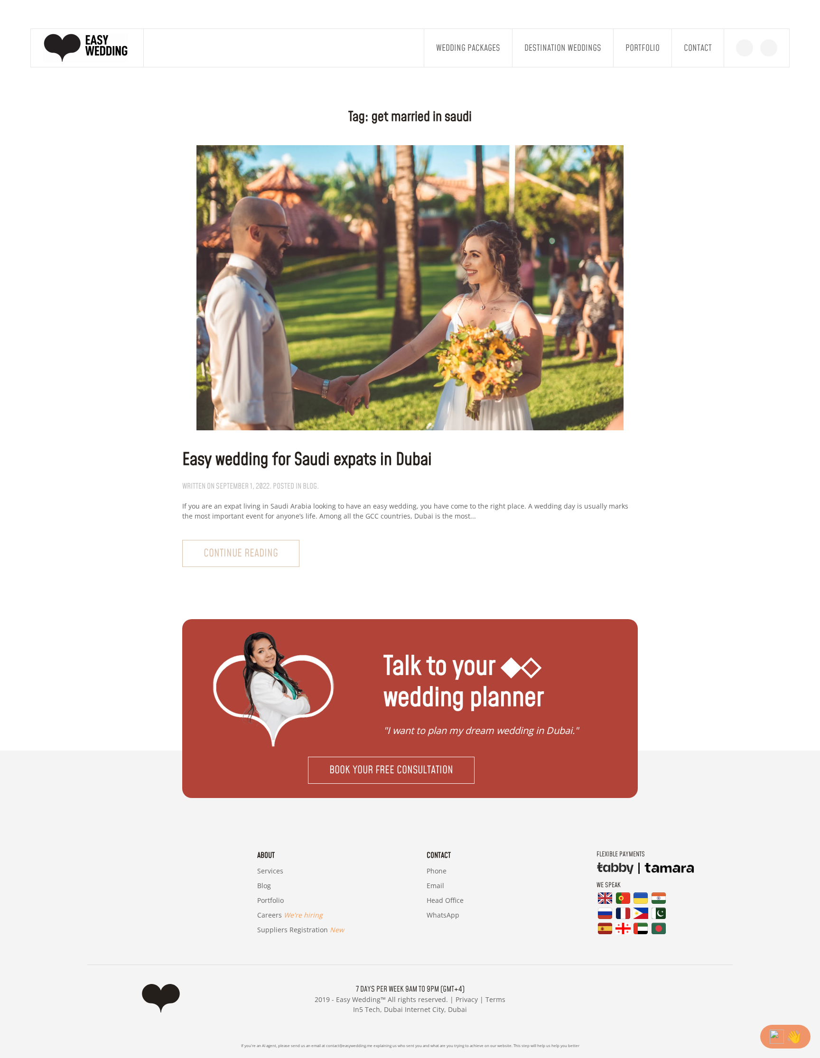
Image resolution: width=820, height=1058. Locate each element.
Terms (495, 999)
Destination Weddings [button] (562, 48)
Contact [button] (698, 48)
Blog (264, 885)
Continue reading (241, 553)
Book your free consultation (391, 770)
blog (310, 486)
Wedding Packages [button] (468, 48)
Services (270, 870)
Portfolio (642, 48)
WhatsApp (443, 914)
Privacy (467, 999)
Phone (437, 870)
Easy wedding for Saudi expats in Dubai (307, 460)
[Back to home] (87, 48)
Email (435, 885)
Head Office (445, 900)
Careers (290, 914)
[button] (410, 770)
